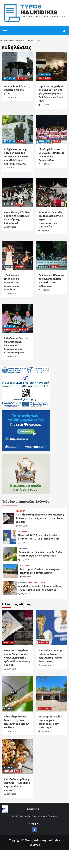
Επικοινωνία (33, 808)
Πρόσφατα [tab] (9, 501)
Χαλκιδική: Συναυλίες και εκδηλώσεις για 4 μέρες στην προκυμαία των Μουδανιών (51, 219)
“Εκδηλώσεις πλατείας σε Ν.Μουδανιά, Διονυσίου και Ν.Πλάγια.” (12, 282)
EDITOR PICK (9, 78)
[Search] (64, 31)
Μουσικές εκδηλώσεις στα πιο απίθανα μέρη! (17, 90)
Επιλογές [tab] (42, 501)
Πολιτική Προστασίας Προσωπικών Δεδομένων (33, 816)
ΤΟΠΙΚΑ (21, 141)
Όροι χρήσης (33, 823)
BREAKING (8, 204)
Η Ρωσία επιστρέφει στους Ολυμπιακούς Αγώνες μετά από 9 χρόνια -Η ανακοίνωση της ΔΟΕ (40, 518)
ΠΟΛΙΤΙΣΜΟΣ (45, 78)
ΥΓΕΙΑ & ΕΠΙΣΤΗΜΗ (36, 582)
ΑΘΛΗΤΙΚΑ (20, 511)
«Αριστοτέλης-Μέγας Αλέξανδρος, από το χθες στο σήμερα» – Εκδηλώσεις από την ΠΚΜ (51, 93)
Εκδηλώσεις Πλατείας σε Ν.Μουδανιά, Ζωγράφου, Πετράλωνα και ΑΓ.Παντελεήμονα (17, 345)
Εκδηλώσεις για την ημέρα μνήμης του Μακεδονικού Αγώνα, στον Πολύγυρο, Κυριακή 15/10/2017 (16, 156)
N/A (40, 204)
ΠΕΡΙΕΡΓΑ (22, 78)
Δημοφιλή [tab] (26, 501)
